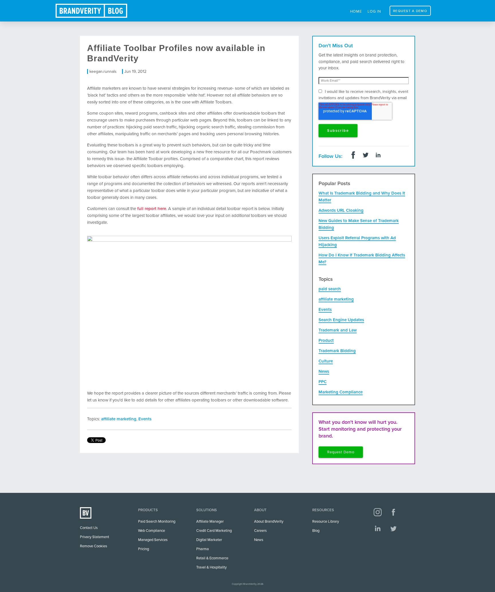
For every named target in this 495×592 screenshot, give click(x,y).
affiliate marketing (118, 419)
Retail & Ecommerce (212, 558)
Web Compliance (151, 530)
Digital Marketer (209, 540)
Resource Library (325, 521)
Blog (315, 530)
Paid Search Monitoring (156, 521)
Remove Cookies (93, 546)
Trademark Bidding (337, 350)
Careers (260, 530)
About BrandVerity (268, 521)
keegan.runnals (103, 71)
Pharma (202, 549)
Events (145, 419)
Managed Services (153, 540)
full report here (151, 208)
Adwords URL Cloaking (341, 210)
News (324, 371)
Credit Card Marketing (214, 530)
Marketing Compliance (341, 392)
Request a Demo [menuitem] (410, 11)
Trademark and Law (338, 330)
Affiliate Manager (210, 521)
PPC (323, 381)
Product (326, 340)
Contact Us (89, 528)
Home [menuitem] (356, 11)
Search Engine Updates (341, 319)
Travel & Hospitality (211, 567)
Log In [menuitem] (374, 11)
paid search (330, 288)
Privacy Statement (94, 537)
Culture (326, 361)
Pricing (143, 549)
